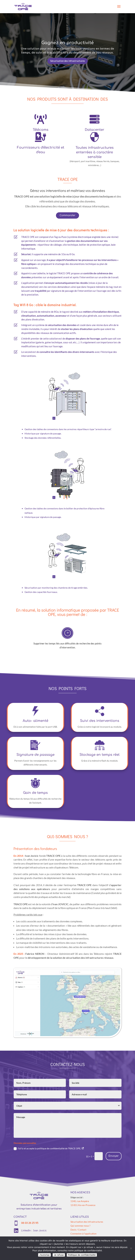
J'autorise (44, 1255)
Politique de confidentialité (82, 1255)
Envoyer (113, 1156)
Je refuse (59, 1255)
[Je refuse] (131, 1248)
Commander (67, 215)
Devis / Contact (78, 1229)
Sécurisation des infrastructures (67, 60)
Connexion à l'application (83, 1233)
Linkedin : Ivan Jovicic (34, 1230)
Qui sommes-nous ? (80, 1225)
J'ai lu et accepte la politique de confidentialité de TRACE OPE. (49, 1148)
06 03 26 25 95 (29, 1222)
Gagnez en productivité (67, 42)
